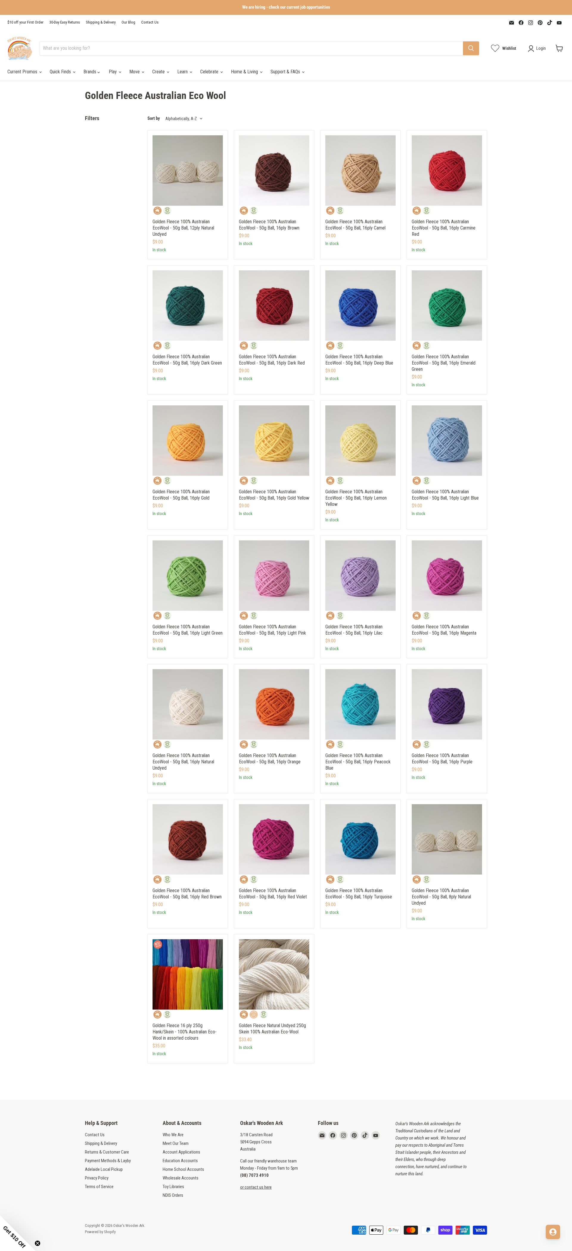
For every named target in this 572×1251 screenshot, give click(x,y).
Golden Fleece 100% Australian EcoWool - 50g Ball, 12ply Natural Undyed (183, 228)
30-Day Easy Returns (64, 22)
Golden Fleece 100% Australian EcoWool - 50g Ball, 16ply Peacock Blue (358, 762)
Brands (90, 72)
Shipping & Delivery (101, 22)
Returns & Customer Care (107, 1152)
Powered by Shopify (100, 1232)
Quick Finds (61, 72)
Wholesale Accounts (180, 1178)
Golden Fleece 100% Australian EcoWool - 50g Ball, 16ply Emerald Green (443, 363)
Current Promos (22, 72)
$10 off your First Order (25, 22)
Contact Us (149, 22)
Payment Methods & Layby (108, 1160)
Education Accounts (180, 1160)
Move (135, 72)
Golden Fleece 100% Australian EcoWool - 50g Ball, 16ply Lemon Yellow (356, 498)
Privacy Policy (96, 1178)
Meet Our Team (176, 1143)
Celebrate (210, 72)
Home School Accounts (183, 1169)
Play (113, 72)
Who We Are (173, 1134)
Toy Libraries (173, 1186)
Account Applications (181, 1152)
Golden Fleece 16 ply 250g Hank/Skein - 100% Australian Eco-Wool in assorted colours (185, 1032)
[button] (18, 1233)
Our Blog (128, 22)
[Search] (471, 48)
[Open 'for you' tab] (553, 1232)
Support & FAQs (286, 72)
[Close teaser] (38, 1243)
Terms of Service (99, 1186)
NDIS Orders (173, 1195)
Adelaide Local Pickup (104, 1169)
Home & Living (245, 72)
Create (159, 72)
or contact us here (256, 1187)
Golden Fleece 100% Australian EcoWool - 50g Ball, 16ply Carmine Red (443, 228)
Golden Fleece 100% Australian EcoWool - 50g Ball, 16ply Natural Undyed (183, 762)
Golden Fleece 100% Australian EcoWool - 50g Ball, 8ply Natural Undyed (441, 897)
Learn (183, 72)
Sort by (153, 118)
